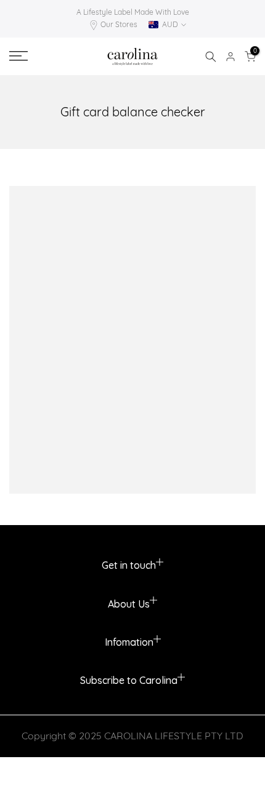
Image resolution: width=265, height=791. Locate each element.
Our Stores (118, 24)
